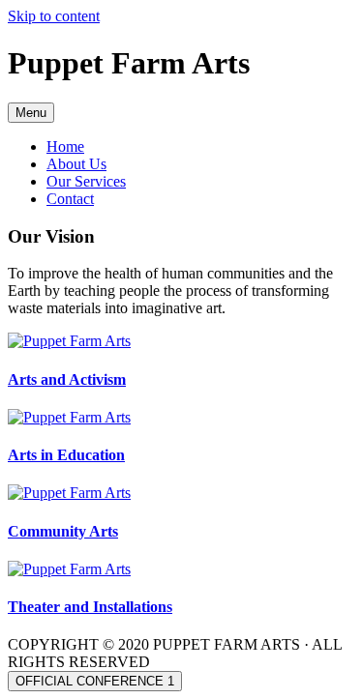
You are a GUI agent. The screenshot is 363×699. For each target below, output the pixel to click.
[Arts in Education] (69, 417)
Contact (70, 198)
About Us (76, 164)
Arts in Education (66, 455)
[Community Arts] (69, 492)
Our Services (86, 181)
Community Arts (63, 531)
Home (65, 146)
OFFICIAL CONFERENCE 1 (94, 681)
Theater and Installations (90, 606)
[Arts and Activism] (69, 341)
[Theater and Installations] (69, 569)
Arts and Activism (67, 379)
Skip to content (54, 16)
